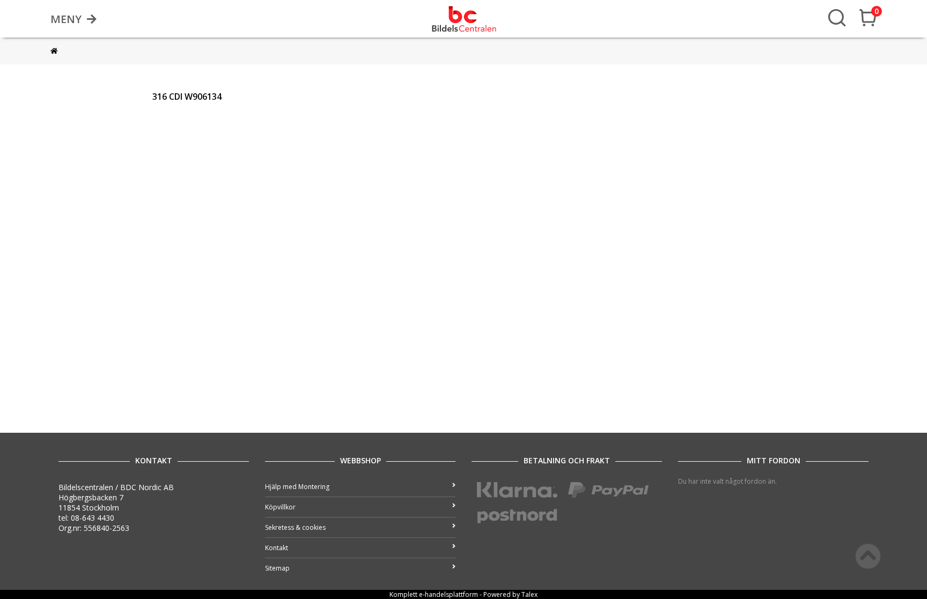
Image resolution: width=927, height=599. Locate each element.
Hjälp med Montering (297, 486)
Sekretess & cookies (295, 527)
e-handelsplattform (448, 594)
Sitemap (277, 568)
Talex (529, 594)
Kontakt (276, 547)
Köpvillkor (280, 507)
